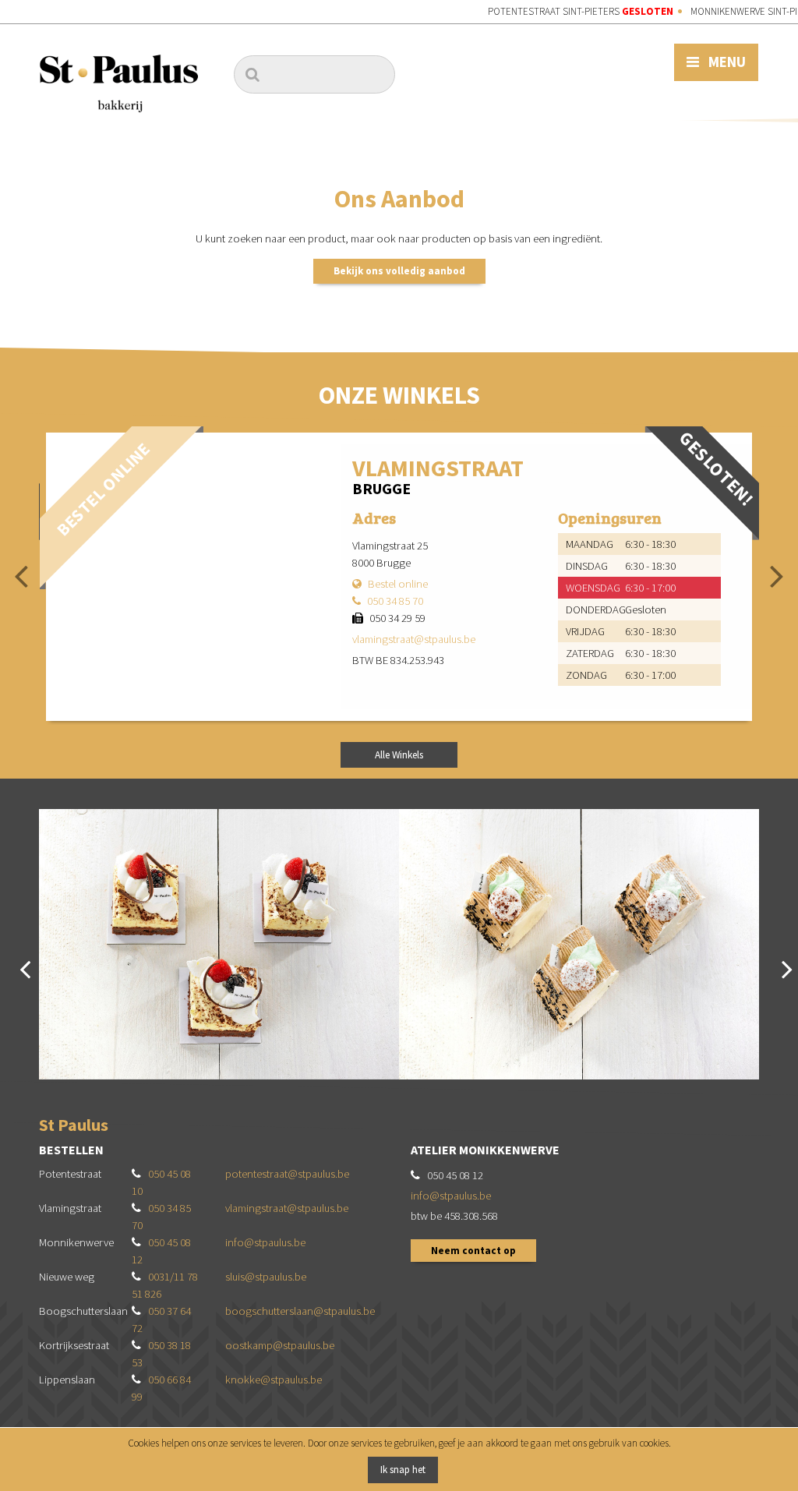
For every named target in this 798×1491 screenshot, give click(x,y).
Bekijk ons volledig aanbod (399, 270)
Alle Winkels (399, 754)
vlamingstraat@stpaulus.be (413, 639)
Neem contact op (473, 1250)
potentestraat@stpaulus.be (287, 1174)
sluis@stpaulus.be (265, 1277)
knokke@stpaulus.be (273, 1380)
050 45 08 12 (455, 1175)
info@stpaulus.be (265, 1242)
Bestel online (398, 584)
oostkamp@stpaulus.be (279, 1345)
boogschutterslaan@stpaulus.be (300, 1311)
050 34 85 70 (395, 601)
